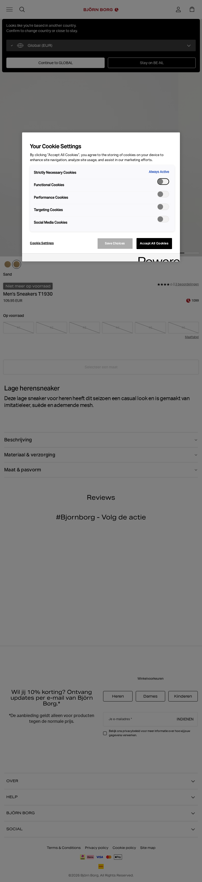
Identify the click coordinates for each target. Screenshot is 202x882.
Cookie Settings (42, 243)
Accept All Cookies (154, 243)
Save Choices (115, 243)
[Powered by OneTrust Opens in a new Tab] (157, 258)
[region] (101, 196)
